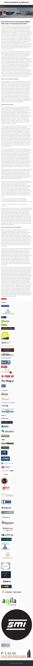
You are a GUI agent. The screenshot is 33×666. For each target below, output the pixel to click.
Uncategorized (4, 298)
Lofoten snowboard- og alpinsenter (16, 2)
